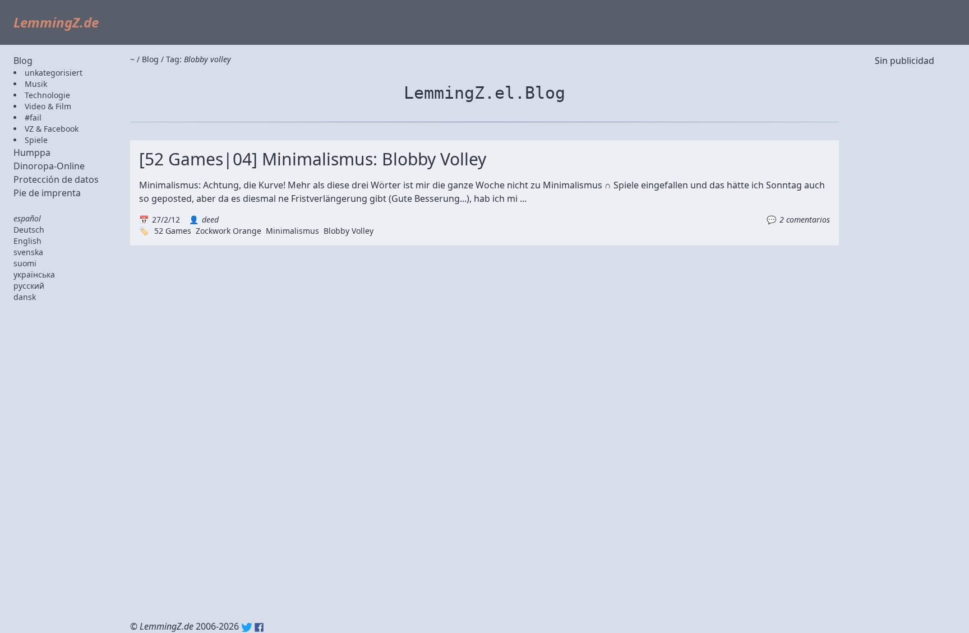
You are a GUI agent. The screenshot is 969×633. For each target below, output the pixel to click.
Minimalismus (292, 230)
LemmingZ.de (56, 22)
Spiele (36, 140)
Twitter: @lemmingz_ (246, 627)
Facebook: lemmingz (259, 627)
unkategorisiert (53, 72)
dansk (24, 297)
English (27, 240)
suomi (24, 263)
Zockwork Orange (228, 230)
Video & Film (48, 106)
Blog (23, 60)
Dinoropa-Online (49, 166)
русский (28, 285)
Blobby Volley (348, 230)
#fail (33, 117)
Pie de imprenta (47, 193)
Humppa (31, 152)
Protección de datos (56, 179)
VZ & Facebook (52, 128)
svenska (28, 252)
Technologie (47, 95)
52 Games (172, 230)
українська (34, 274)
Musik (36, 83)
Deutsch (28, 229)
